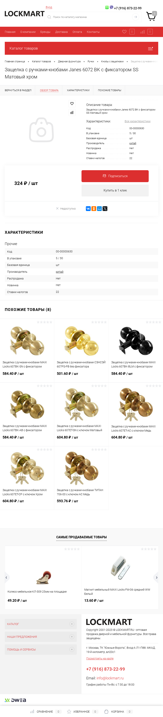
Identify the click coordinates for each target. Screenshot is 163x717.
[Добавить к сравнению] (72, 112)
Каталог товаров (24, 48)
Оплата (77, 31)
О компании (28, 31)
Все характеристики (137, 121)
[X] (105, 208)
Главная (10, 31)
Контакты (93, 31)
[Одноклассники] (93, 208)
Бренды (45, 31)
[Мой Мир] (99, 208)
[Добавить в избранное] (72, 103)
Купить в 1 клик (115, 190)
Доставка (61, 31)
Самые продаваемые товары (81, 537)
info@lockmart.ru (110, 678)
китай (132, 143)
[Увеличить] (40, 130)
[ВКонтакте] (88, 208)
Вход (49, 7)
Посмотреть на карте (100, 658)
